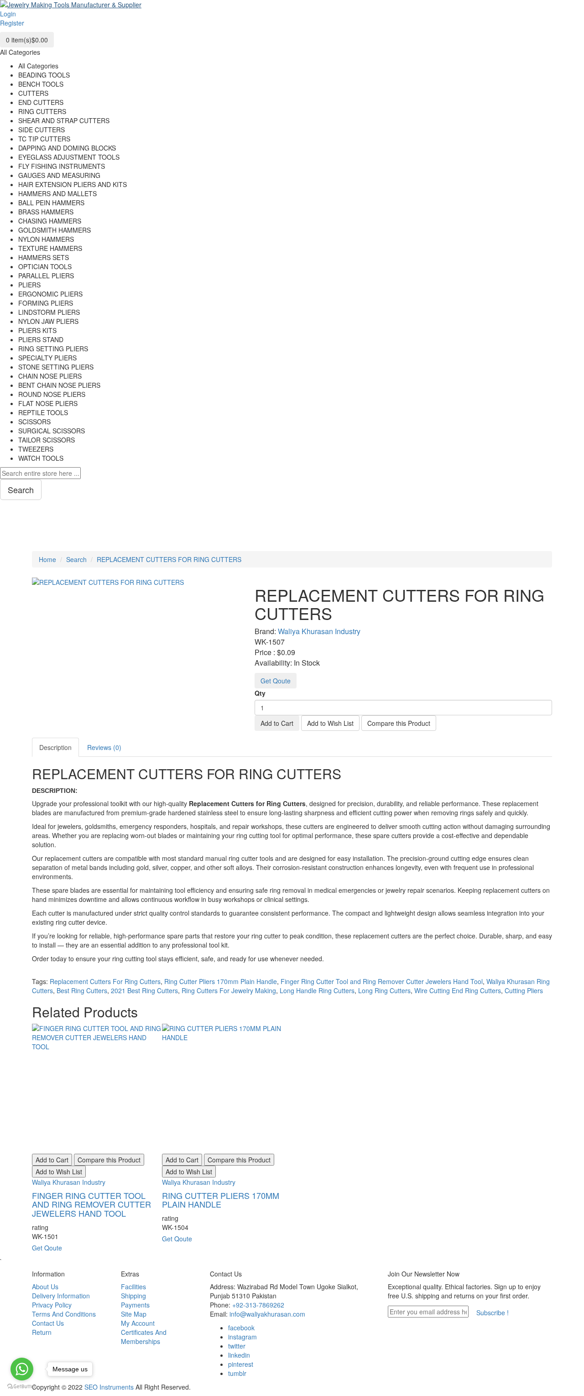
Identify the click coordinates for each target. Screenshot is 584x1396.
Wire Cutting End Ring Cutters (457, 990)
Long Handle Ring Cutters (317, 990)
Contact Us (48, 1323)
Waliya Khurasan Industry (319, 631)
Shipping (133, 1295)
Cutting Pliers (524, 990)
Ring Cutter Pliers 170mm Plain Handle (220, 981)
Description (55, 747)
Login (8, 13)
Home (47, 559)
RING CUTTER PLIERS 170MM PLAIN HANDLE (220, 1199)
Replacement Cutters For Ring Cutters (105, 981)
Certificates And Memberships (144, 1337)
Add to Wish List (330, 723)
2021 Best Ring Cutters (144, 990)
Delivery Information (61, 1295)
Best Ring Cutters (82, 990)
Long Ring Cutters (384, 990)
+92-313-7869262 (258, 1304)
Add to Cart (277, 723)
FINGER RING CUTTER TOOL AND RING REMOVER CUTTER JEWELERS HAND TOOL (91, 1204)
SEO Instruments (109, 1386)
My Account (138, 1323)
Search (76, 559)
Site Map (133, 1313)
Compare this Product (398, 723)
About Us (45, 1286)
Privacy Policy (52, 1304)
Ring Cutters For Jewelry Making (229, 990)
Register (12, 22)
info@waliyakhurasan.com (267, 1313)
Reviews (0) (104, 747)
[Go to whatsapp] (21, 1369)
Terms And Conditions (64, 1313)
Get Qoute (276, 680)
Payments (135, 1304)
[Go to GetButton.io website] (21, 1387)
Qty (260, 693)
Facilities (133, 1286)
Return (42, 1332)
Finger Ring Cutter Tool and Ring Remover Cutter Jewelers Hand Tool (382, 981)
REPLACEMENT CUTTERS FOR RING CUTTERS (169, 559)
